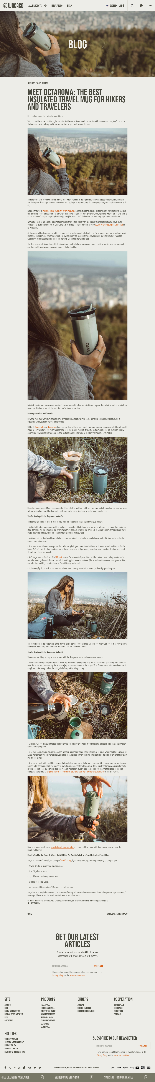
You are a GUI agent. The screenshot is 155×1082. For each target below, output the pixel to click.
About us (8, 1004)
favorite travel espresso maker (62, 847)
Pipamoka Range (47, 1017)
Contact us (9, 1020)
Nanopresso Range (48, 1011)
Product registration (86, 1011)
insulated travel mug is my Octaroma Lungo (59, 211)
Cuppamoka (39, 427)
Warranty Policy (11, 1048)
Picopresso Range (48, 1008)
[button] (116, 5)
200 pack (58, 557)
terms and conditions (77, 975)
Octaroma (45, 1023)
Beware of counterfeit (14, 1014)
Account (81, 1004)
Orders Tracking (84, 1008)
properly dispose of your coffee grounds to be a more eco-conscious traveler (75, 771)
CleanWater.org (65, 860)
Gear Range (45, 1026)
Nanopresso (52, 427)
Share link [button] (35, 902)
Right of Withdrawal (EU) (15, 1051)
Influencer (118, 1008)
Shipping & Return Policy (14, 1042)
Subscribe (98, 965)
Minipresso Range (48, 1014)
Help (6, 1017)
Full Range (45, 1004)
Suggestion (118, 1011)
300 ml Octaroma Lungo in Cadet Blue (109, 224)
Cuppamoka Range (48, 1020)
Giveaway (117, 1014)
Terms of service (11, 1039)
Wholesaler (119, 1004)
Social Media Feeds (12, 1011)
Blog (6, 1008)
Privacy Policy (58, 975)
